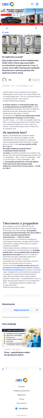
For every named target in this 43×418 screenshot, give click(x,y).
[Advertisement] (21, 195)
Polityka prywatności (21, 391)
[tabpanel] (21, 16)
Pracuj (21, 399)
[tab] (18, 370)
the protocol (21, 403)
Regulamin (21, 395)
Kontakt (21, 386)
